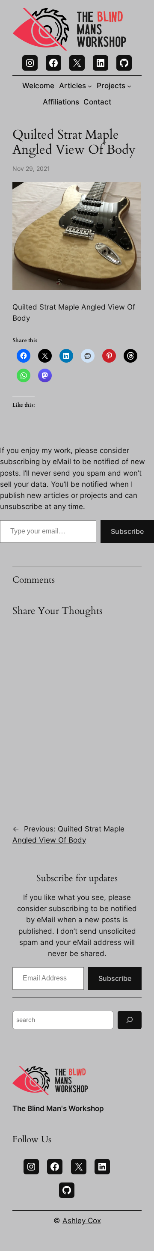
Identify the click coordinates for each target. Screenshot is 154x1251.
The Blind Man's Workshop (58, 1108)
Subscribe (127, 531)
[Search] (130, 1020)
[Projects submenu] (129, 85)
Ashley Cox (81, 1220)
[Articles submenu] (90, 85)
